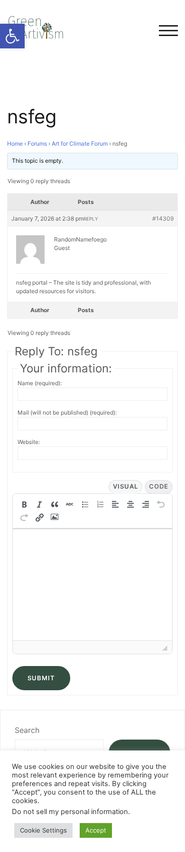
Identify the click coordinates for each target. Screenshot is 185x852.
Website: (29, 441)
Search (27, 730)
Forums (37, 143)
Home (15, 143)
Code (158, 486)
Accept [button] (95, 830)
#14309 (163, 218)
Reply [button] (90, 219)
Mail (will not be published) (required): (67, 412)
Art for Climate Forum (80, 143)
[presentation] (24, 504)
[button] (12, 36)
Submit (41, 678)
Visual (125, 486)
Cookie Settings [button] (43, 830)
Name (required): (40, 383)
